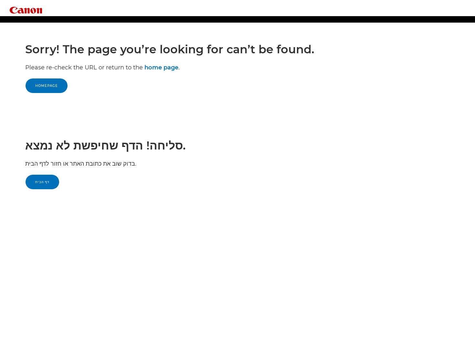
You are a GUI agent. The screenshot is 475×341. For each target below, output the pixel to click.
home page (161, 67)
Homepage (46, 86)
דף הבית (42, 182)
